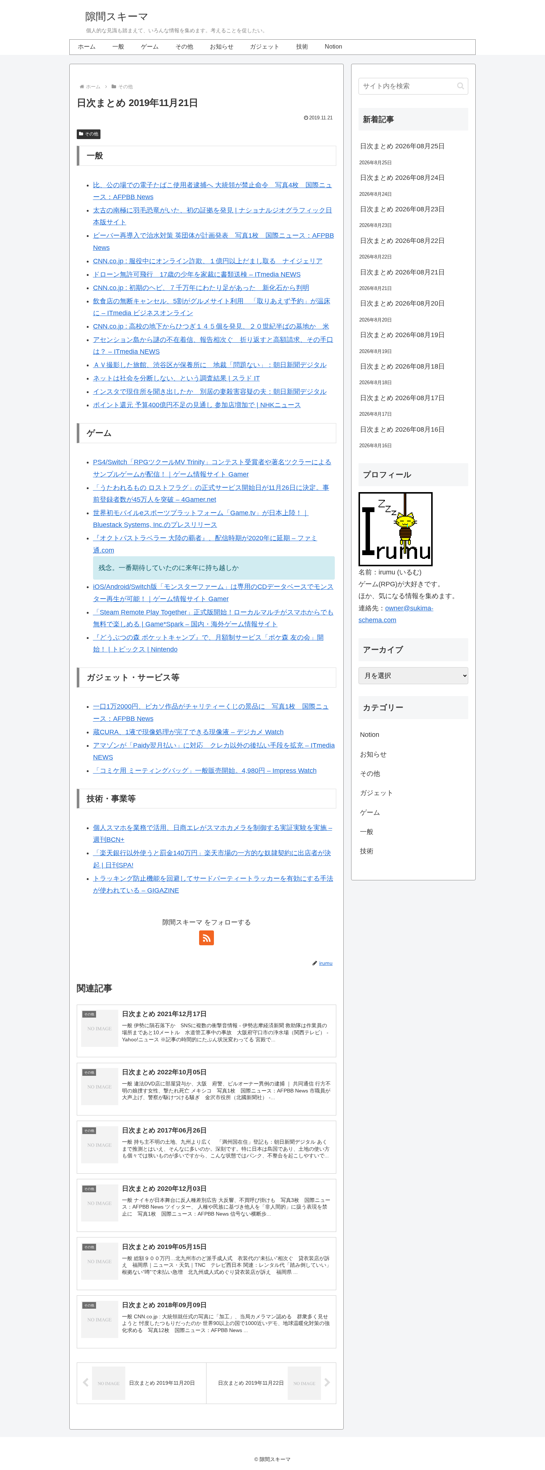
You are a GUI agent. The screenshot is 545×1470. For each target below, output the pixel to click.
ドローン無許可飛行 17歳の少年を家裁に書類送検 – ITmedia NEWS (197, 274)
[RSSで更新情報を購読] (206, 937)
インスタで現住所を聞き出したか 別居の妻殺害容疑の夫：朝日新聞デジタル (210, 391)
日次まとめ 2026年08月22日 (402, 240)
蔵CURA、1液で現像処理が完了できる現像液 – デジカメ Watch (188, 732)
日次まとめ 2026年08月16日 (402, 429)
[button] (460, 86)
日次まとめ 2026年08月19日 (402, 335)
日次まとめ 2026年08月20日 (402, 303)
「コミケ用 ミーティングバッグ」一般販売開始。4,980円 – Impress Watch (205, 770)
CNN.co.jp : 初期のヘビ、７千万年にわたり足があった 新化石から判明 (201, 287)
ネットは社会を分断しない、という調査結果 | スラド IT (176, 378)
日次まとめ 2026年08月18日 (402, 366)
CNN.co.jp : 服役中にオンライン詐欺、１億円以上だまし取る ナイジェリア (208, 261)
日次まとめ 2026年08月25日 (402, 146)
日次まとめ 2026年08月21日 (402, 272)
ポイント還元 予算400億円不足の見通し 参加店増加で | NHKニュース (197, 405)
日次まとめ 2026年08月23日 (402, 209)
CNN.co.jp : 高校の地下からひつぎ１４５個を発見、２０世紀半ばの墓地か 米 (211, 326)
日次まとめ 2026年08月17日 (402, 398)
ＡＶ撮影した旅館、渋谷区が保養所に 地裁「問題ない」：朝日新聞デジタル (210, 365)
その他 (91, 133)
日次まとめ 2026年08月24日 (402, 177)
